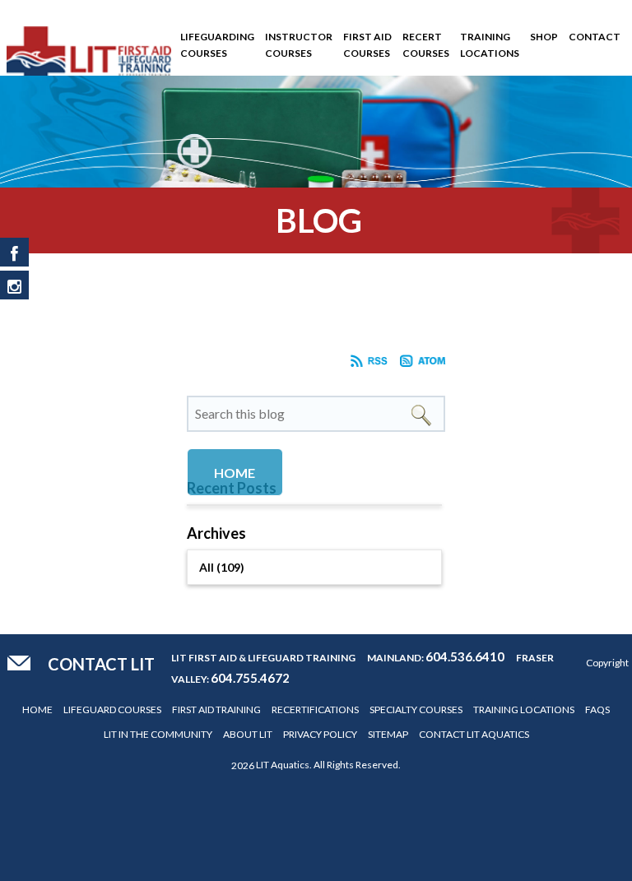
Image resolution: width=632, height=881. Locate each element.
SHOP (544, 36)
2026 (242, 765)
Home (37, 709)
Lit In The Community (158, 734)
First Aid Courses (367, 44)
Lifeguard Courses (112, 709)
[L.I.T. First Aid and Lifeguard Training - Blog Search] (421, 413)
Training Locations (489, 44)
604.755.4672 (250, 677)
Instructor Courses (298, 44)
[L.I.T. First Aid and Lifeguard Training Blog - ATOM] (423, 364)
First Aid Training (216, 709)
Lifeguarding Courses (217, 44)
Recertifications (315, 709)
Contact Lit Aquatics (474, 734)
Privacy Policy (320, 734)
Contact (594, 36)
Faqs (597, 709)
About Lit (247, 734)
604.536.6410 (464, 656)
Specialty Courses (415, 709)
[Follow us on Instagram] (14, 285)
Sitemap (388, 734)
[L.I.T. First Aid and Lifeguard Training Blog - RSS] (369, 364)
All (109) (221, 567)
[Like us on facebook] (14, 252)
